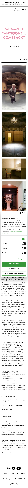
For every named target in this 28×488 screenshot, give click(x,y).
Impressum (5, 233)
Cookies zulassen (14, 263)
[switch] (24, 243)
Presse (22, 473)
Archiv (5, 473)
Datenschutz (20, 478)
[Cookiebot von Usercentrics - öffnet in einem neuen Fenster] (20, 213)
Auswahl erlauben (14, 268)
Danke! (7, 478)
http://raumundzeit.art (6, 453)
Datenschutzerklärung (16, 231)
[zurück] (2, 17)
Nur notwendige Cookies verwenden (14, 273)
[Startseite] (3, 3)
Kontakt (14, 473)
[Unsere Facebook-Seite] (13, 468)
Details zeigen (19, 259)
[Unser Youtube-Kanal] (18, 468)
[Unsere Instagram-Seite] (9, 468)
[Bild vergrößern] (14, 87)
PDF (24, 59)
